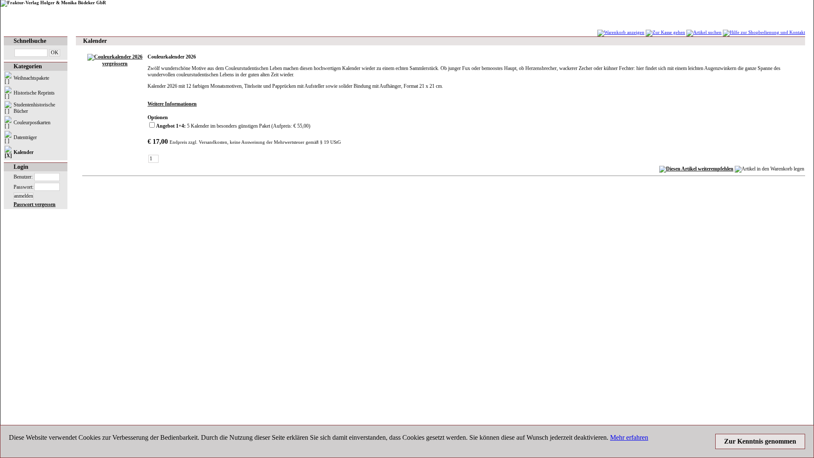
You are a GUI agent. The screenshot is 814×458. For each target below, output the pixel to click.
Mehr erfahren (629, 437)
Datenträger (25, 137)
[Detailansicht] (114, 57)
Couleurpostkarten (32, 123)
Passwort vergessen (35, 204)
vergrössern (115, 64)
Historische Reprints (34, 93)
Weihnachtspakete (31, 78)
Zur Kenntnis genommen (760, 441)
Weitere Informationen (172, 104)
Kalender (23, 152)
